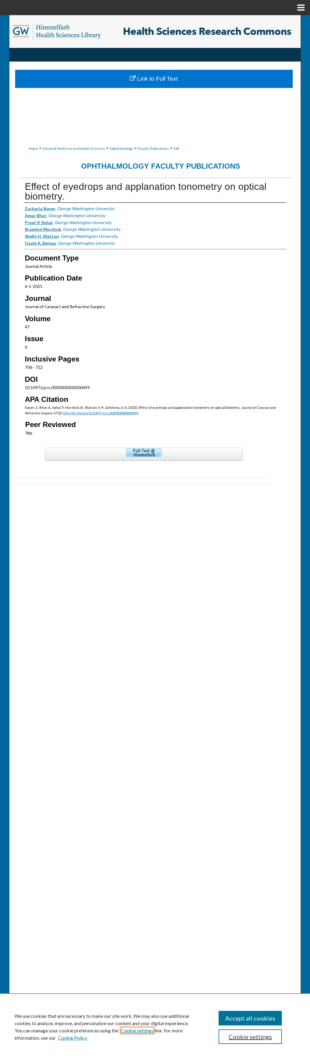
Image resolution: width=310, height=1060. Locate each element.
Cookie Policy (72, 1038)
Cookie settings (137, 1030)
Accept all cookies (250, 1018)
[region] (155, 1026)
